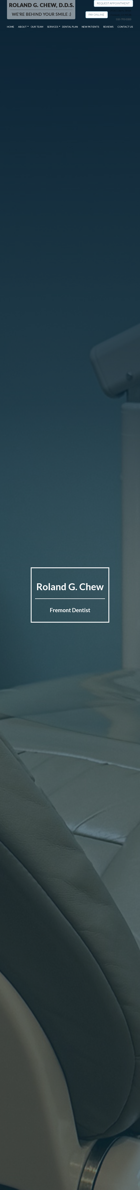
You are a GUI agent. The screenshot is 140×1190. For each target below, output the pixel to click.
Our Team (37, 26)
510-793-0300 (123, 19)
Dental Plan (70, 26)
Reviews (108, 26)
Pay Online (96, 14)
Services (52, 26)
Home (10, 26)
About (22, 26)
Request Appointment (113, 3)
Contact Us (125, 26)
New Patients (90, 26)
